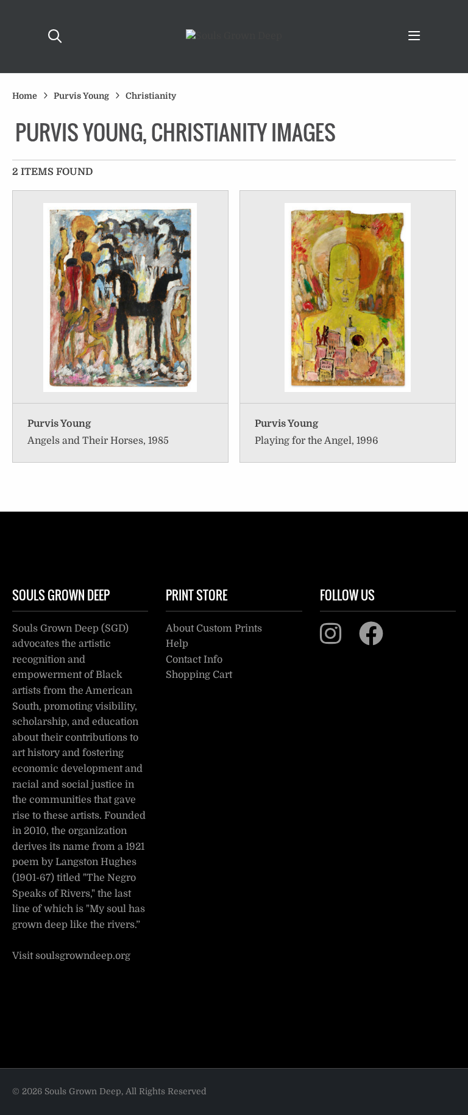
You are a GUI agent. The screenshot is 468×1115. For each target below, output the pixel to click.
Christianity (151, 96)
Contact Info (194, 659)
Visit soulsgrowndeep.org (71, 955)
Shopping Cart (199, 674)
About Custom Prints (214, 628)
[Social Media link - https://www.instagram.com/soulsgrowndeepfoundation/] (338, 639)
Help (177, 643)
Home (24, 96)
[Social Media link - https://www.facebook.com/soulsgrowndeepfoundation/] (379, 639)
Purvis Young (81, 96)
